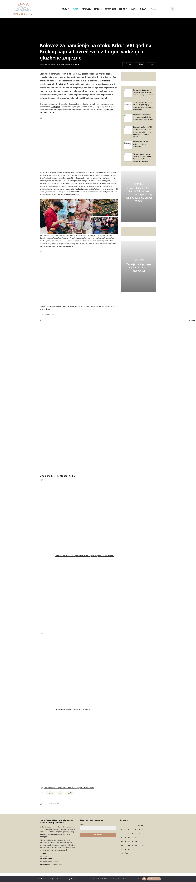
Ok (144, 879)
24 (129, 846)
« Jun (122, 853)
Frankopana (55, 107)
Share (141, 64)
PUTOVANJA (86, 9)
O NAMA (143, 9)
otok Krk (69, 793)
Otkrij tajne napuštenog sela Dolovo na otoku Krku (72, 709)
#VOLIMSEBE (139, 260)
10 (129, 837)
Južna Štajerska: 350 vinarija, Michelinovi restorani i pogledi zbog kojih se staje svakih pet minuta (139, 194)
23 (125, 846)
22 (122, 846)
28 (143, 846)
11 (132, 837)
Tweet (128, 64)
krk (60, 793)
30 (125, 850)
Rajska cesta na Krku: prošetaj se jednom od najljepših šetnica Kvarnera (69, 788)
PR (48, 65)
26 (136, 846)
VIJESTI (75, 9)
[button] (66, 216)
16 (125, 841)
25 (132, 846)
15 (122, 841)
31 (129, 850)
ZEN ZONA (123, 9)
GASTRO (134, 9)
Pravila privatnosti (154, 879)
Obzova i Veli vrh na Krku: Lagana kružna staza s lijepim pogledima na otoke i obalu (84, 556)
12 (136, 837)
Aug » (127, 853)
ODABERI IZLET (110, 9)
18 (132, 841)
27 (139, 846)
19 (136, 841)
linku (48, 309)
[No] (193, 879)
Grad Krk (65, 84)
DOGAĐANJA (67, 65)
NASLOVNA (65, 9)
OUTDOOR (97, 9)
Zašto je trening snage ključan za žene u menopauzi (138, 267)
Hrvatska (50, 793)
